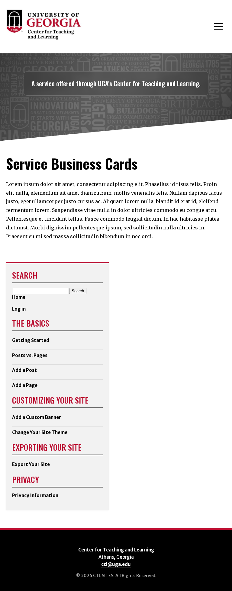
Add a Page (24, 385)
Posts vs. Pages (29, 355)
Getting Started (30, 340)
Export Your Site (31, 464)
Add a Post (24, 370)
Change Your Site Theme (39, 432)
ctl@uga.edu (116, 564)
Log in (19, 309)
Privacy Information (35, 495)
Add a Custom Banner (36, 417)
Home (18, 297)
